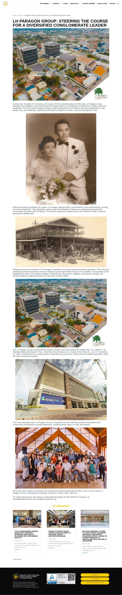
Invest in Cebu (102, 3)
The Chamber (44, 3)
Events (65, 3)
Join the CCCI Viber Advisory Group (95, 582)
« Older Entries (17, 559)
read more (17, 549)
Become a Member (89, 3)
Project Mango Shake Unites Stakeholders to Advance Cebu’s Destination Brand (59, 533)
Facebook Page (95, 575)
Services (56, 3)
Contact (112, 3)
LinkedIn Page (94, 579)
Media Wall (74, 3)
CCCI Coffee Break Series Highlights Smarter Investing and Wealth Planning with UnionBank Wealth (26, 534)
